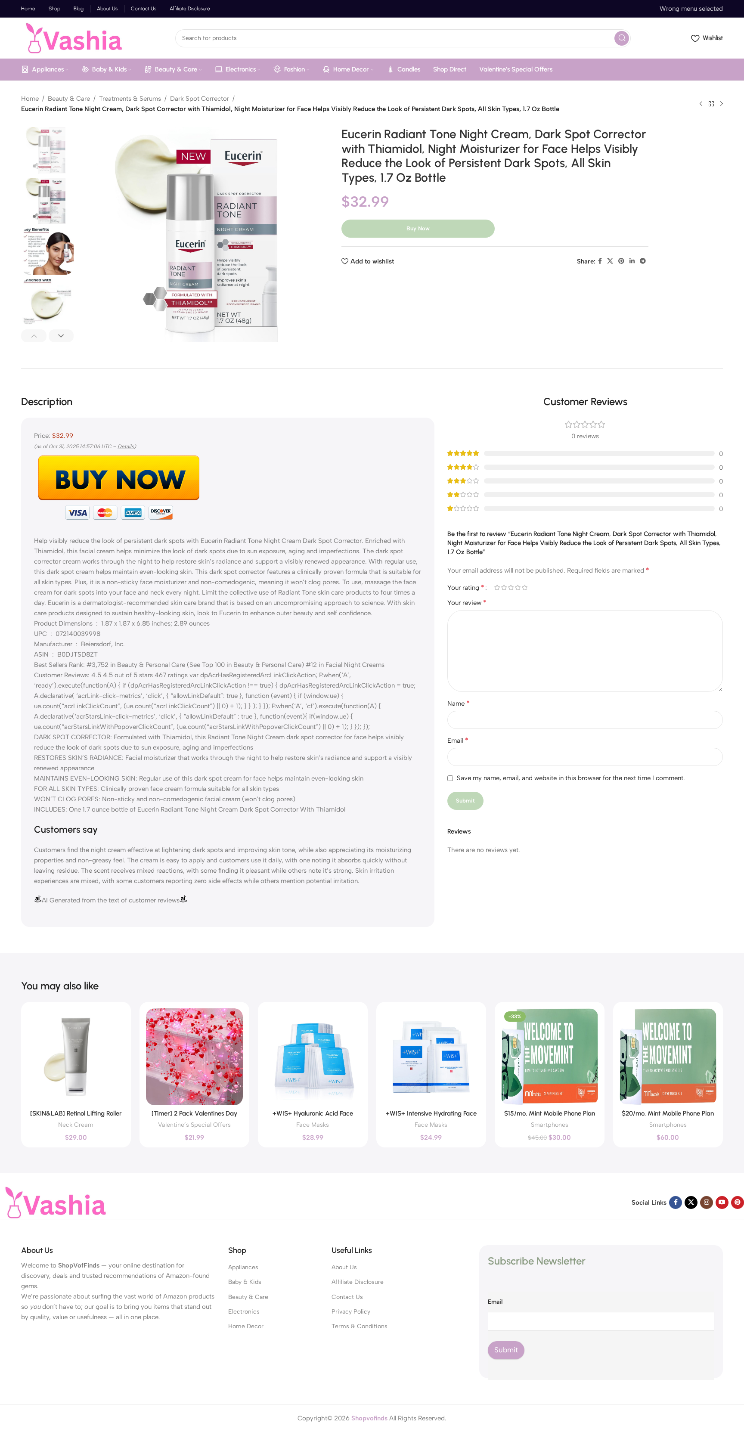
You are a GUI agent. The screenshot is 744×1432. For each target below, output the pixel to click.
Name (458, 703)
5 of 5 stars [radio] (524, 587)
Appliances (243, 1267)
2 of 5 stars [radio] (503, 587)
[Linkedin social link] (632, 261)
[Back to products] (711, 104)
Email (457, 740)
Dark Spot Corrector (199, 98)
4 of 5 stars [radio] (517, 587)
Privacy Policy (351, 1311)
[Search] (621, 38)
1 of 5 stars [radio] (496, 587)
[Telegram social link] (642, 261)
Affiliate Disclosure (358, 1282)
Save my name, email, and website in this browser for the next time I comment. (571, 778)
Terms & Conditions (360, 1326)
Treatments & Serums (130, 98)
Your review (467, 602)
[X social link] (610, 261)
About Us (344, 1267)
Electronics (244, 1311)
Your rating (465, 587)
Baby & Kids (244, 1282)
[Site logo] (72, 37)
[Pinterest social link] (621, 261)
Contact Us (347, 1297)
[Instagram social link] (706, 1202)
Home (30, 98)
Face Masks (312, 1124)
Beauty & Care (69, 98)
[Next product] (721, 104)
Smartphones (549, 1124)
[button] (33, 335)
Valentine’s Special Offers (194, 1124)
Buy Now (418, 228)
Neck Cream (75, 1124)
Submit (506, 1349)
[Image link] (54, 1202)
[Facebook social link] (599, 261)
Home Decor (246, 1326)
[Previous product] (701, 104)
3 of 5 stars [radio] (510, 587)
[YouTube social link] (722, 1202)
